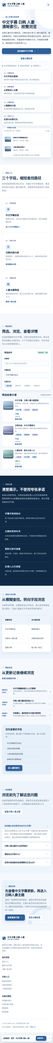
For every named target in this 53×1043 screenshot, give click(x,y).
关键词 (6, 358)
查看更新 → (41, 1038)
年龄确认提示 (7, 1000)
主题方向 (7, 381)
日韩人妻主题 (7, 969)
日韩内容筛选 (7, 985)
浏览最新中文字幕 (26, 51)
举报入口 (33, 1027)
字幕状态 (7, 370)
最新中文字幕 (7, 965)
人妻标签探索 (7, 989)
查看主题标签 (26, 58)
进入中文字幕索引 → (14, 227)
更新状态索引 (7, 981)
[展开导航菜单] (48, 4)
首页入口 (5, 962)
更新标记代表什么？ (13, 854)
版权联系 (5, 1008)
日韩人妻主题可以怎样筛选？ (17, 846)
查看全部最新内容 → (10, 678)
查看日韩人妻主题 (12, 812)
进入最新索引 (14, 768)
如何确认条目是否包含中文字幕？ (18, 826)
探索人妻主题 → (12, 302)
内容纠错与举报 (7, 1004)
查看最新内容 (15, 917)
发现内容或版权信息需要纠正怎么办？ (20, 862)
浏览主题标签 (34, 917)
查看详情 (18, 419)
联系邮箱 (5, 1012)
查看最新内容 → (12, 264)
